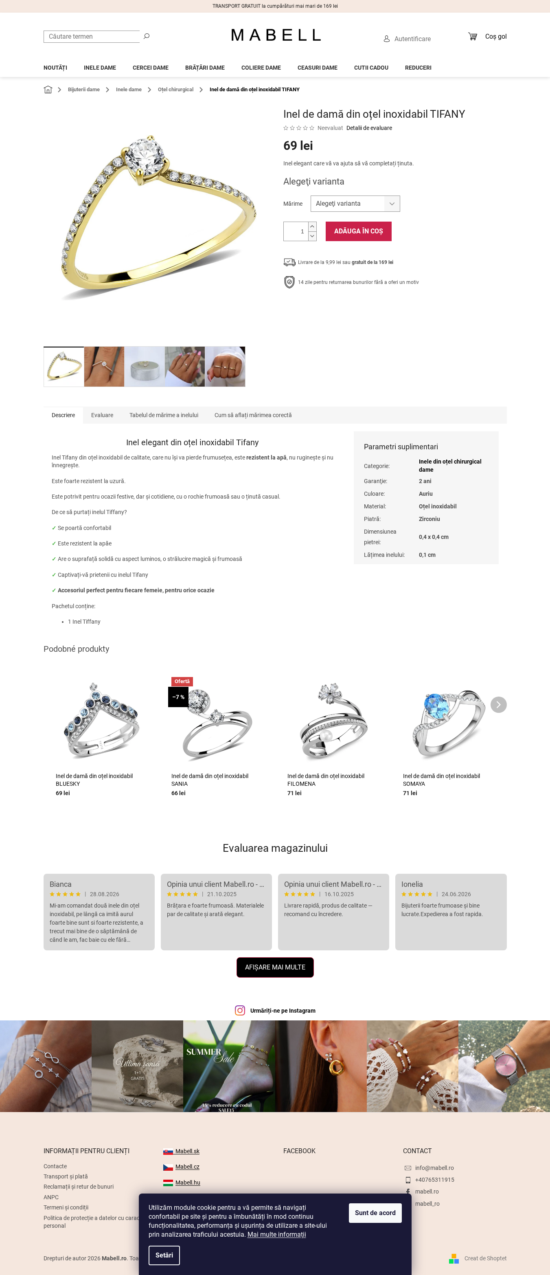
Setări (164, 1255)
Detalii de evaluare (369, 128)
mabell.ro (427, 1191)
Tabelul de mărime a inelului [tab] (163, 415)
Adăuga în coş (358, 231)
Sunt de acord (375, 1213)
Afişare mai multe (275, 967)
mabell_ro (427, 1203)
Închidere (343, 307)
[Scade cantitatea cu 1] (312, 236)
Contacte (55, 1166)
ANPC (51, 1197)
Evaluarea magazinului (275, 848)
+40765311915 (434, 1179)
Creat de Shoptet (486, 1258)
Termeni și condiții (66, 1207)
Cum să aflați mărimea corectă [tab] (253, 415)
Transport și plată (66, 1176)
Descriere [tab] (63, 415)
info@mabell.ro (434, 1168)
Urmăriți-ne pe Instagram (283, 1010)
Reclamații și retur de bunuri (79, 1186)
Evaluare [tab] (102, 415)
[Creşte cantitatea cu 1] (312, 226)
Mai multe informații (277, 1234)
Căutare (146, 36)
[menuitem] (55, 65)
